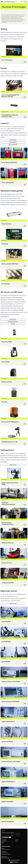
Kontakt (16, 839)
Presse (16, 841)
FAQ (3, 843)
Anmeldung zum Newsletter (8, 832)
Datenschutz (4, 841)
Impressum (4, 839)
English (3, 830)
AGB (3, 842)
